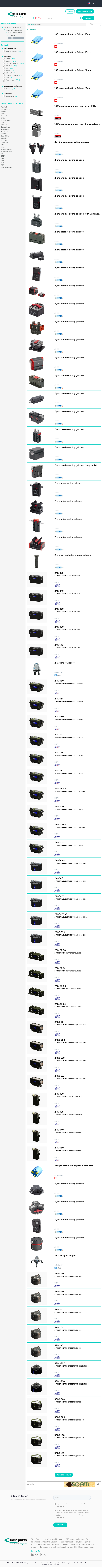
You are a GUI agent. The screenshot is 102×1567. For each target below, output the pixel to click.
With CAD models (11, 51)
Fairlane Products (12, 75)
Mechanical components (14, 30)
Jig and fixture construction (15, 33)
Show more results (64, 1475)
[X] (46, 1554)
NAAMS (8, 89)
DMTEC (8, 70)
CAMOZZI (9, 61)
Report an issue (90, 1563)
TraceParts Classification (12, 27)
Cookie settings (79, 1563)
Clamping (12, 35)
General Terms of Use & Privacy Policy (48, 1563)
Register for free (85, 11)
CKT (7, 68)
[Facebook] (42, 1554)
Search (88, 18)
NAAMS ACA (10, 96)
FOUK (8, 82)
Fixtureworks (10, 80)
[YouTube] (37, 1554)
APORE (8, 59)
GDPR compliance (67, 1563)
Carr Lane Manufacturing (12, 63)
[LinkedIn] (33, 1554)
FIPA (7, 78)
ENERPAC (9, 73)
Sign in (70, 11)
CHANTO (9, 66)
